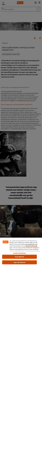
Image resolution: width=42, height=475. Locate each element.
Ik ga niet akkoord (19, 262)
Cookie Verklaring (31, 246)
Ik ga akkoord (19, 257)
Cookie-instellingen (19, 253)
